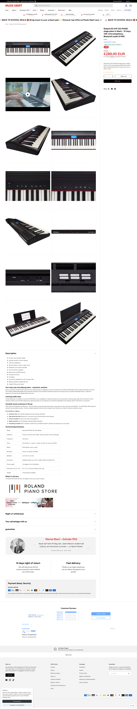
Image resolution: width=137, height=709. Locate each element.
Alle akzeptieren (17, 701)
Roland (105, 39)
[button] (130, 5)
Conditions (82, 667)
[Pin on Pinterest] (115, 88)
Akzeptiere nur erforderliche (17, 705)
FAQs (52, 688)
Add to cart (123, 76)
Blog (70, 10)
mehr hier (10, 675)
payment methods (56, 679)
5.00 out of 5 (40, 615)
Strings (42, 10)
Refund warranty (55, 673)
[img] (25, 628)
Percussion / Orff (24, 10)
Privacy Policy (83, 673)
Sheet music (61, 10)
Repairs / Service (55, 682)
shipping (100, 10)
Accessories (51, 10)
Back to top (68, 654)
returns (113, 10)
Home (6, 24)
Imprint (81, 670)
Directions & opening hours (58, 685)
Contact (107, 10)
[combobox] (73, 5)
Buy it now (117, 81)
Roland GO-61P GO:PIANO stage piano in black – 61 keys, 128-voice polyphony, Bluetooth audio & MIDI (18, 24)
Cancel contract (83, 682)
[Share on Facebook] (111, 88)
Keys (6, 10)
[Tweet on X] (108, 88)
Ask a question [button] (100, 618)
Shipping (112, 56)
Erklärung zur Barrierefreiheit (87, 679)
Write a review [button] (101, 614)
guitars (14, 10)
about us (119, 10)
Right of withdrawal (84, 676)
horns (34, 10)
